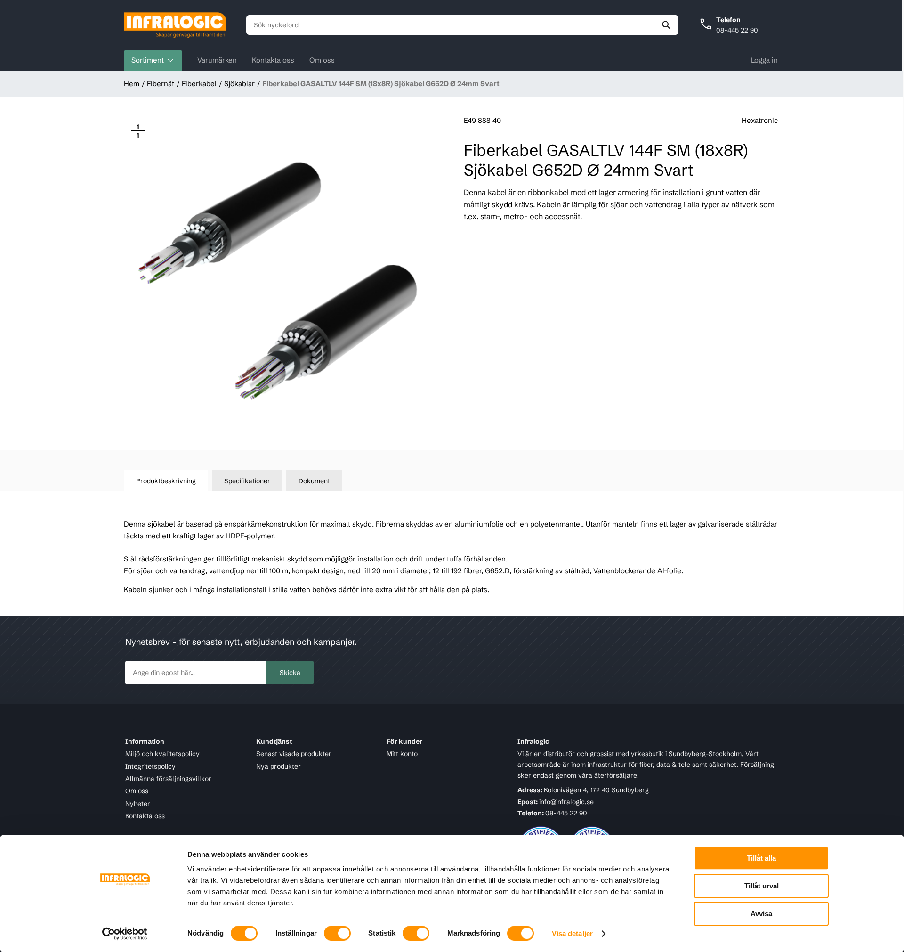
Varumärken (217, 60)
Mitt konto (402, 753)
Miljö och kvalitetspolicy (162, 753)
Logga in (764, 60)
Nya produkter (278, 766)
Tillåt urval (761, 886)
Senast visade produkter (293, 753)
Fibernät (160, 83)
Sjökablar (239, 83)
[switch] (337, 933)
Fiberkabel (199, 83)
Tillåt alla (761, 858)
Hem (131, 83)
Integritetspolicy (150, 766)
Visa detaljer (572, 933)
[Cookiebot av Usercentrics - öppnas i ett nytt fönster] (125, 934)
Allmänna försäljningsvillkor (168, 778)
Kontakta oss (273, 60)
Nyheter (137, 803)
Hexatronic (760, 120)
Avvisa (761, 914)
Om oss (322, 60)
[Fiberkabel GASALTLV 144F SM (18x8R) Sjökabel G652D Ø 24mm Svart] (281, 274)
